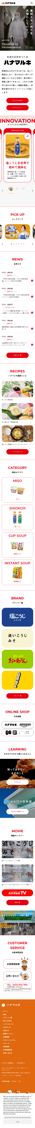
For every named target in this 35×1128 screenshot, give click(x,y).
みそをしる (17, 782)
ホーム (5, 1011)
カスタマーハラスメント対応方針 (11, 1075)
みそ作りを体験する (17, 811)
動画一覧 (17, 902)
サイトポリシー (21, 1068)
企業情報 (6, 1037)
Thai (19, 1081)
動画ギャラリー (8, 1034)
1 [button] (12, 190)
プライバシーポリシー (8, 1068)
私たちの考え (7, 1021)
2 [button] (17, 189)
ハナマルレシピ (8, 1024)
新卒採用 (20, 1063)
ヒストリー (7, 1043)
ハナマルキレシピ (17, 452)
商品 (4, 1014)
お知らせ (6, 1030)
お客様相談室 (7, 1050)
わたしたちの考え (17, 100)
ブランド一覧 (17, 696)
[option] (17, 155)
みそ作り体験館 (7, 1063)
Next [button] (32, 191)
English (14, 1081)
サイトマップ (6, 1070)
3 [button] (24, 189)
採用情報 (6, 1046)
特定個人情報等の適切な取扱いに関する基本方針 (16, 1073)
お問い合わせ (7, 1053)
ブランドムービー (17, 107)
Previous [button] (2, 191)
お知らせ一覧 (17, 355)
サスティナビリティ (9, 1040)
